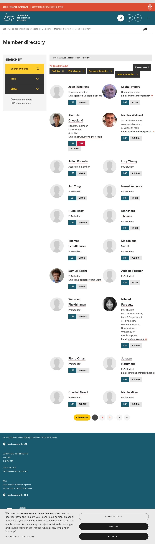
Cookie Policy (28, 536)
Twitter (7, 457)
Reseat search (142, 67)
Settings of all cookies (15, 471)
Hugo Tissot (76, 211)
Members (46, 29)
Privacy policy (12, 536)
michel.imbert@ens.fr (139, 96)
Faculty (86, 58)
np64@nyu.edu (136, 339)
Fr (129, 18)
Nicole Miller (129, 392)
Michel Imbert (130, 87)
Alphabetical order (71, 58)
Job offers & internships (15, 454)
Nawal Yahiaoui (131, 186)
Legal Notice (9, 468)
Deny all (113, 526)
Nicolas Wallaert (132, 115)
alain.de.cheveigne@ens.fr (88, 137)
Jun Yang (74, 186)
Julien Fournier (78, 161)
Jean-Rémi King (78, 87)
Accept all (114, 536)
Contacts (8, 461)
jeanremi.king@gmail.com (88, 96)
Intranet (138, 18)
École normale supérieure (15, 7)
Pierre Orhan (77, 358)
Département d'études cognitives (47, 7)
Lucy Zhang (129, 161)
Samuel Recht (77, 271)
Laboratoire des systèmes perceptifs (16, 18)
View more (82, 417)
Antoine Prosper (132, 271)
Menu (148, 18)
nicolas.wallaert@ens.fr (140, 131)
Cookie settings (113, 516)
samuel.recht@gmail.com (88, 280)
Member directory (62, 29)
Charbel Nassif (78, 392)
